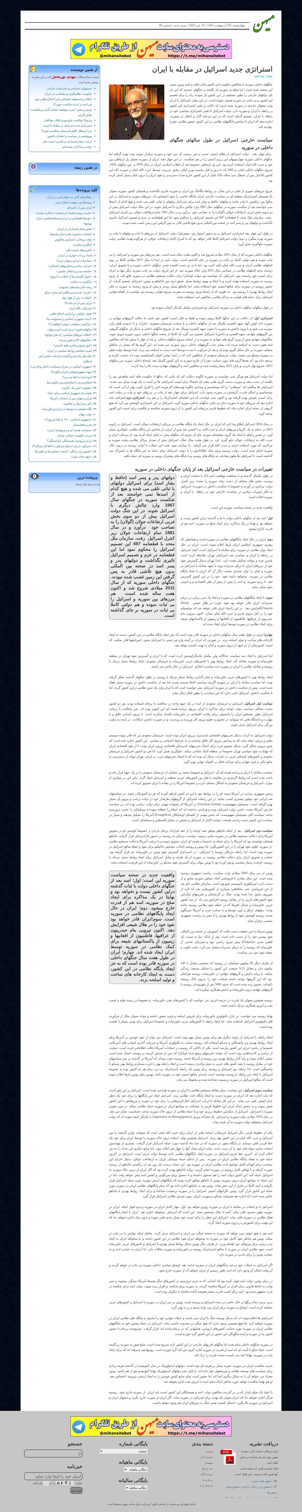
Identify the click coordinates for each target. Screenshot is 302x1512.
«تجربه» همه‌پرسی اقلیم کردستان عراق (68, 292)
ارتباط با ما (206, 1485)
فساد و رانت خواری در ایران (75, 255)
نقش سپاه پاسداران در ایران (74, 228)
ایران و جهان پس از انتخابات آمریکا (71, 398)
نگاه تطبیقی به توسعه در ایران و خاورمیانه (67, 409)
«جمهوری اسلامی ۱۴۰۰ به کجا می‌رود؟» (68, 419)
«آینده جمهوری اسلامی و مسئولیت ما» (69, 318)
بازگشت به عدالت (81, 281)
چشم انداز (206, 1457)
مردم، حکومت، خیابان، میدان (74, 435)
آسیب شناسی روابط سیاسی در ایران (69, 350)
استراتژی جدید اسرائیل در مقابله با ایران (67, 125)
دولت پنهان (85, 414)
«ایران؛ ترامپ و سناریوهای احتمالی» (70, 266)
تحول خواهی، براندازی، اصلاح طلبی (71, 313)
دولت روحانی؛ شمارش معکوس (73, 239)
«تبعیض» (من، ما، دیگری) (77, 387)
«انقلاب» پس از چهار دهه (77, 297)
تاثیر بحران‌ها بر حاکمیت (77, 403)
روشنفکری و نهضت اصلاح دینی (73, 202)
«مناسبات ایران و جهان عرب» (74, 260)
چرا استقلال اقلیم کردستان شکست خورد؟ (66, 130)
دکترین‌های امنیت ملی (79, 250)
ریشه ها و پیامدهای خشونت (75, 287)
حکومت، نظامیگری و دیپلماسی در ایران (68, 93)
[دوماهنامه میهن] (259, 24)
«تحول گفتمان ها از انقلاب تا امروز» (70, 276)
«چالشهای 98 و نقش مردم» (75, 340)
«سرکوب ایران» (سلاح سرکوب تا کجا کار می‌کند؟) (62, 446)
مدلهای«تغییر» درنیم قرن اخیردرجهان (70, 329)
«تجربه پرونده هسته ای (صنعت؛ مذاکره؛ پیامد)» (64, 213)
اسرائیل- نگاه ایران (80, 308)
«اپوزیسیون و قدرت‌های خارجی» (72, 345)
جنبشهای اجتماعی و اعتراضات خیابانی (69, 88)
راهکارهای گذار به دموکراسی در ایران (69, 197)
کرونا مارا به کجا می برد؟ (77, 377)
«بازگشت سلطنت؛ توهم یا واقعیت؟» (70, 324)
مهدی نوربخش (263, 75)
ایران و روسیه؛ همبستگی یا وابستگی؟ (69, 440)
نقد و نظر (207, 1468)
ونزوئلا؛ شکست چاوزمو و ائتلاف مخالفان (68, 120)
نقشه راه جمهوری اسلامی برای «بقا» (69, 393)
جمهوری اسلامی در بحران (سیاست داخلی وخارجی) (61, 366)
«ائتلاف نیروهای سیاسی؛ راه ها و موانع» (68, 334)
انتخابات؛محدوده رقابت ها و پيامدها (71, 234)
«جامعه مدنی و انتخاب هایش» (74, 271)
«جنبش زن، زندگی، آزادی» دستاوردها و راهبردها (63, 451)
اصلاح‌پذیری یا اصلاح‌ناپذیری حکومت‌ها (69, 382)
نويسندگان (206, 1474)
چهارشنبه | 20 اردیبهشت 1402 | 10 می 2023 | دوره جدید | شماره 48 (202, 25)
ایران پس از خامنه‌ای (79, 207)
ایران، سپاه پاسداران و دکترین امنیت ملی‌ (67, 141)
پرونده (209, 1451)
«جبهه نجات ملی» (81, 456)
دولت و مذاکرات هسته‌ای (77, 146)
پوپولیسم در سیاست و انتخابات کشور (69, 136)
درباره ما (208, 1480)
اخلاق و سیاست (82, 244)
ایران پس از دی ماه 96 (78, 303)
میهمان (208, 1462)
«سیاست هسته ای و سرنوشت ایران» (69, 430)
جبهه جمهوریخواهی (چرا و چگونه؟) (71, 371)
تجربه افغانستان (82, 424)
